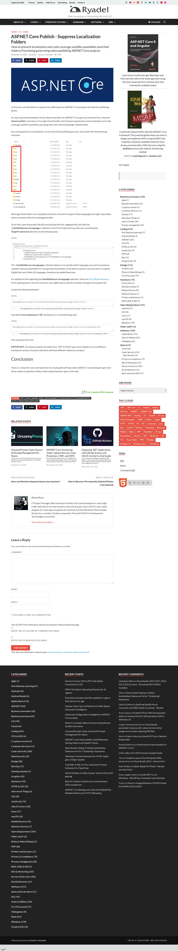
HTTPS (131, 424)
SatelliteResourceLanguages (25, 401)
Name (14, 589)
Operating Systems (55, 22)
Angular (155, 407)
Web (111, 22)
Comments (127, 470)
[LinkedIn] (145, 2)
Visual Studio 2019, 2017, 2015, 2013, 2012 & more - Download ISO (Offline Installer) (143, 684)
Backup (138, 415)
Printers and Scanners (131, 297)
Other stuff (126, 326)
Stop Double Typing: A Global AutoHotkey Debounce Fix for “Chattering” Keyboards (139, 696)
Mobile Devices (128, 290)
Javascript (151, 424)
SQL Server (154, 436)
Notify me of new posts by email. (29, 640)
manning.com (139, 155)
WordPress (154, 444)
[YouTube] (130, 2)
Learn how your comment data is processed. (69, 652)
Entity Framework (127, 420)
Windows (126, 322)
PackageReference (82, 398)
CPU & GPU (127, 283)
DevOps (125, 214)
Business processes (129, 196)
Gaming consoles (129, 286)
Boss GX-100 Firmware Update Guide (144, 753)
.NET (22, 398)
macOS (125, 319)
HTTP (122, 424)
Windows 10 (125, 444)
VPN (142, 440)
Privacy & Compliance (131, 359)
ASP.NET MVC (126, 415)
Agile (124, 200)
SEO (145, 436)
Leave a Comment (45, 54)
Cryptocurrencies (129, 207)
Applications (127, 334)
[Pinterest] (161, 2)
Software (96, 22)
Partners (81, 2)
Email (15, 602)
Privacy (32, 2)
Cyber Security (128, 352)
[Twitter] (126, 2)
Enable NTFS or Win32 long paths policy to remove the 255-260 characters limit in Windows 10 (142, 716)
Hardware (78, 22)
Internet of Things (129, 218)
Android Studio (128, 236)
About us (18, 22)
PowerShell (148, 432)
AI (139, 407)
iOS (123, 312)
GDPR (140, 420)
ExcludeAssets (51, 398)
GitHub (148, 420)
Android (125, 308)
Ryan (34, 54)
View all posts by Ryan (43, 522)
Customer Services (130, 210)
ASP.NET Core (37, 398)
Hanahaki (42, 940)
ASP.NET (14, 32)
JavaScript (126, 250)
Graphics (125, 268)
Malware (139, 428)
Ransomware (125, 436)
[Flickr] (165, 2)
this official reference (99, 279)
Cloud (124, 348)
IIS (138, 424)
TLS (121, 440)
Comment (17, 552)
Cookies (40, 2)
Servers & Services (129, 366)
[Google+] (134, 2)
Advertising (62, 2)
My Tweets (124, 165)
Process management (131, 225)
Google (157, 420)
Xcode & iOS (127, 261)
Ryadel (33, 940)
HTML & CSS (127, 247)
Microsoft (161, 428)
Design (123, 265)
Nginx (131, 432)
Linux (124, 315)
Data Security (128, 355)
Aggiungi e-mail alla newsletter (32, 615)
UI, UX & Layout (128, 275)
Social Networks (129, 370)
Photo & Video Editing (131, 272)
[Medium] (149, 2)
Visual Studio (131, 440)
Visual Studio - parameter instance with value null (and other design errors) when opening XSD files (140, 727)
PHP (124, 254)
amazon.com (155, 155)
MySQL (123, 432)
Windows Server (140, 444)
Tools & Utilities (128, 337)
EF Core (161, 415)
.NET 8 (27, 398)
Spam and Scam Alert (131, 373)
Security (137, 436)
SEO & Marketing (129, 362)
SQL (123, 257)
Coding (34, 22)
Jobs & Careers (128, 221)
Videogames (127, 341)
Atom (123, 465)
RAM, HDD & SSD (129, 301)
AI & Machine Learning (131, 232)
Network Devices (129, 294)
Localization (65, 398)
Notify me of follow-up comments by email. (35, 631)
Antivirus (124, 411)
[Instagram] (157, 2)
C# (20, 32)
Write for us (50, 2)
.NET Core (131, 407)
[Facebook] (142, 2)
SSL (163, 436)
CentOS (152, 415)
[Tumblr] (153, 2)
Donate (72, 2)
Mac (122, 428)
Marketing (149, 428)
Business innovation (130, 203)
